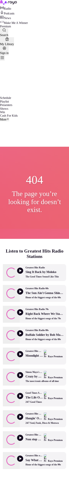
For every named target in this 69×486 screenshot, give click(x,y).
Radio (7, 8)
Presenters (6, 105)
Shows (4, 108)
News (7, 18)
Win (2, 112)
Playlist (4, 101)
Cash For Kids (9, 115)
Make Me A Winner (16, 22)
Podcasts (9, 13)
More (3, 119)
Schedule (5, 97)
